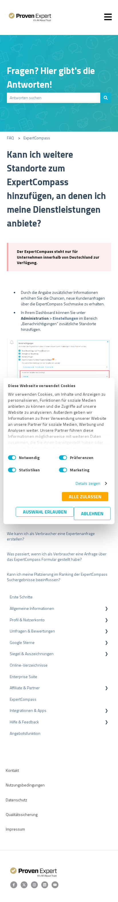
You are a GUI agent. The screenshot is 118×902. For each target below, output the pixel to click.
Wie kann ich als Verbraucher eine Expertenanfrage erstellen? (51, 536)
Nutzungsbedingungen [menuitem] (25, 785)
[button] (106, 609)
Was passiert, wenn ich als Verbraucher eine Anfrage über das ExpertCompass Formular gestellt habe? (57, 557)
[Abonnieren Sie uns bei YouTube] (55, 884)
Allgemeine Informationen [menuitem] (32, 608)
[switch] (63, 457)
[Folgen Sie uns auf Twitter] (24, 884)
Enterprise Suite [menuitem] (23, 676)
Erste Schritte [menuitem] (21, 597)
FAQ (10, 138)
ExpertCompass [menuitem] (23, 699)
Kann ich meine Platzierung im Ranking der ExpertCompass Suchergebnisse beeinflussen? (57, 577)
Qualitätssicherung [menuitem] (22, 814)
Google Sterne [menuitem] (22, 642)
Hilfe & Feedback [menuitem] (24, 722)
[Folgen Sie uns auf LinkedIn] (44, 884)
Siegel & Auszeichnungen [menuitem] (32, 654)
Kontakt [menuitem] (12, 770)
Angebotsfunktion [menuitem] (25, 733)
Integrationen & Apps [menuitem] (28, 710)
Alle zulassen (85, 496)
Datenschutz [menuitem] (16, 800)
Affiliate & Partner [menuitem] (25, 688)
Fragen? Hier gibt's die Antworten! (51, 77)
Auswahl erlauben (45, 511)
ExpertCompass (36, 138)
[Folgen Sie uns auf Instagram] (34, 884)
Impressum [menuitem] (15, 829)
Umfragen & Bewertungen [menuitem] (32, 631)
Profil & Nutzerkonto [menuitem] (27, 620)
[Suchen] (105, 98)
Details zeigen (88, 483)
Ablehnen (92, 513)
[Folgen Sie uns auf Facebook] (13, 884)
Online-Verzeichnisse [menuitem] (29, 665)
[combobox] (53, 98)
